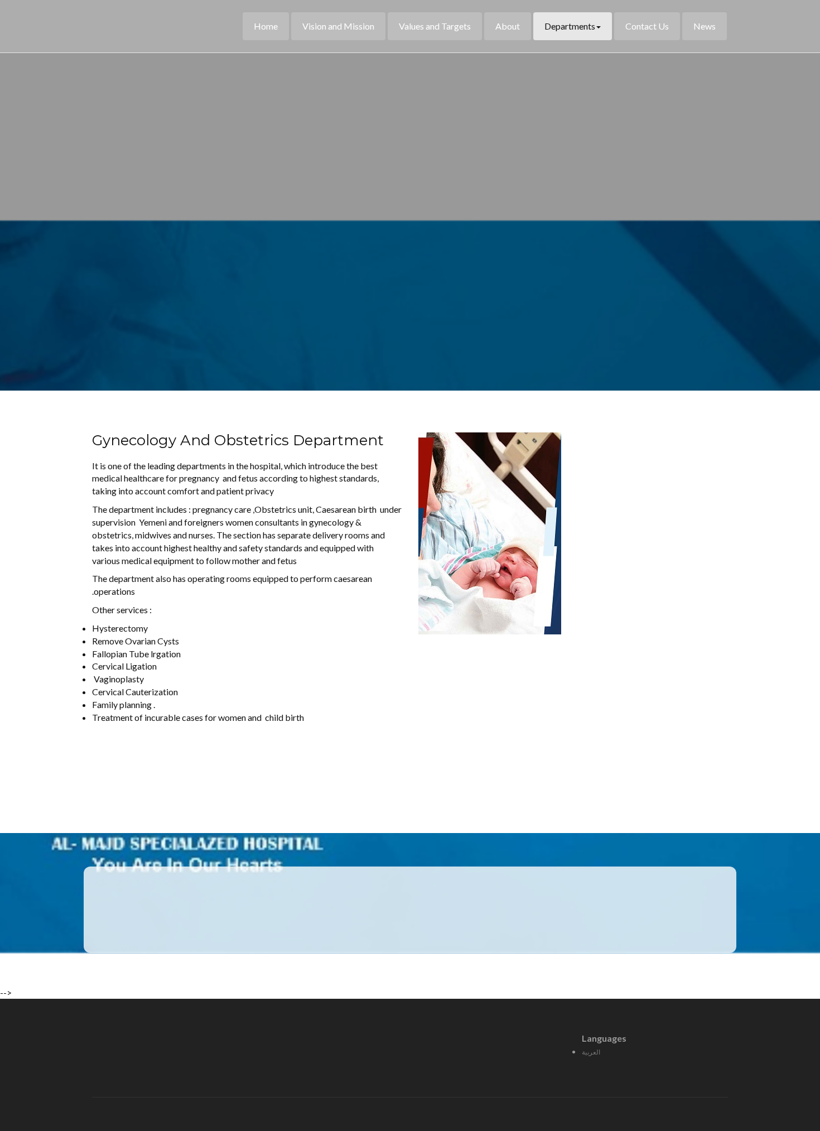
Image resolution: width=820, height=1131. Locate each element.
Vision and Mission (338, 26)
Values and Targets (435, 26)
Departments (569, 26)
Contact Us (647, 26)
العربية (591, 1052)
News (704, 26)
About (507, 26)
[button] (432, 770)
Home (266, 26)
